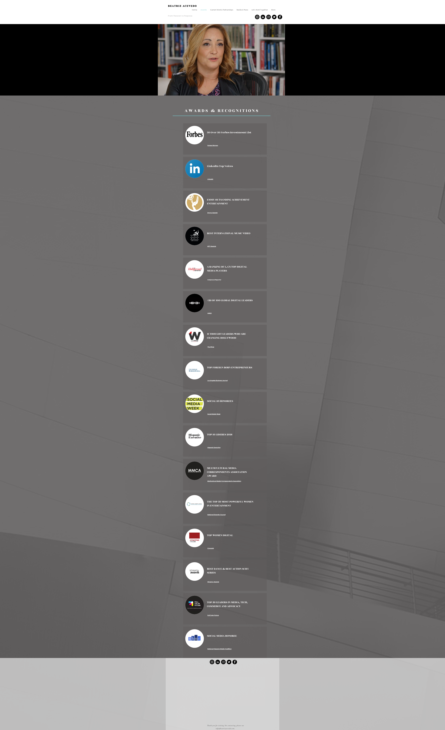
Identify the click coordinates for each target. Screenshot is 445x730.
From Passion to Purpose (180, 16)
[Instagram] (268, 17)
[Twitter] (274, 17)
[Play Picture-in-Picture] (283, 92)
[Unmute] (158, 92)
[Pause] (154, 92)
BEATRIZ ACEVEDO (182, 6)
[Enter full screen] (287, 92)
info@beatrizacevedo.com (225, 728)
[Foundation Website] (257, 17)
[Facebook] (280, 17)
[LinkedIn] (263, 17)
